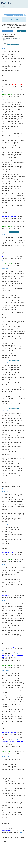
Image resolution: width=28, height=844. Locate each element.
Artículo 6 (5, 411)
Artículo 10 (5, 600)
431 (20, 832)
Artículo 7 (5, 491)
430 (3, 650)
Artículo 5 (5, 363)
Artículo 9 (5, 564)
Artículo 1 (5, 48)
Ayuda (4, 841)
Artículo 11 (5, 671)
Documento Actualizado (7, 31)
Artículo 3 (5, 234)
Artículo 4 (5, 268)
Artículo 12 (5, 756)
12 (3, 662)
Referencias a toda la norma (13, 44)
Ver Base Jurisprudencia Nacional (14, 15)
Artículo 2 (5, 100)
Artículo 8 (5, 525)
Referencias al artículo (14, 231)
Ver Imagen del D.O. (21, 31)
